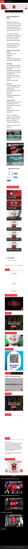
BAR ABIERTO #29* (8, 1)
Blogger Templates (21, 547)
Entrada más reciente (9, 265)
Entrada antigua (20, 265)
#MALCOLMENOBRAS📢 (13, 376)
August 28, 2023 (8, 453)
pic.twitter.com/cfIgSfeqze (10, 450)
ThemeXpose (9, 547)
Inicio (15, 265)
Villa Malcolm (14, 284)
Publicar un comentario (12, 260)
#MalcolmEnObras (8, 442)
